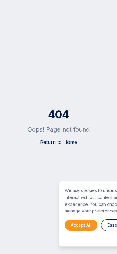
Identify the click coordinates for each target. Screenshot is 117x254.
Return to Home (58, 142)
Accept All (81, 225)
